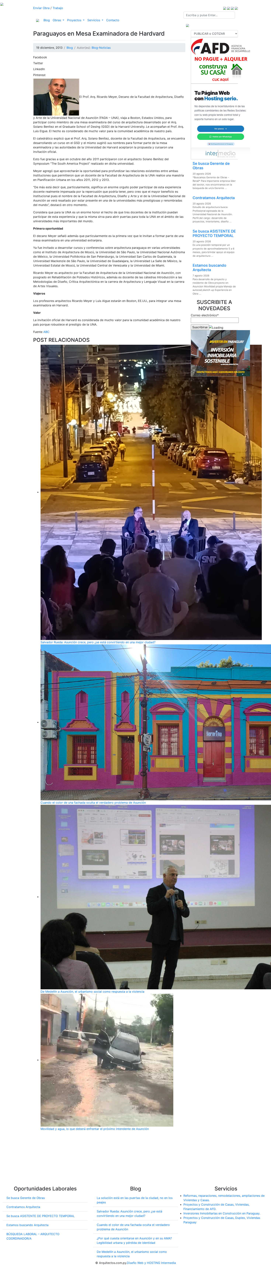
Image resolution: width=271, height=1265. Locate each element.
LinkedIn (39, 69)
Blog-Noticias (101, 47)
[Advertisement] (109, 1160)
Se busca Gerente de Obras (25, 1198)
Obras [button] (57, 20)
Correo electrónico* (205, 315)
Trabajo (58, 8)
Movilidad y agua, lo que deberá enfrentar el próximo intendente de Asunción (95, 1129)
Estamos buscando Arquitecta (209, 267)
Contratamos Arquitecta (214, 198)
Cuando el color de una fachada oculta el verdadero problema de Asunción (93, 802)
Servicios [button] (94, 20)
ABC (46, 332)
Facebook (40, 57)
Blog (47, 20)
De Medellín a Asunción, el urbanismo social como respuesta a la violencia (92, 991)
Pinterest (39, 75)
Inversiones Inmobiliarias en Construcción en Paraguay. (221, 1213)
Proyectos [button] (74, 20)
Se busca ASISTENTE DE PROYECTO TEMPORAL (214, 233)
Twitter (38, 63)
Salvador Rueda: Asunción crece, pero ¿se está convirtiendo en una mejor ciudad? (98, 642)
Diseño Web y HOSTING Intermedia (151, 1263)
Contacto (112, 20)
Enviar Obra (41, 8)
